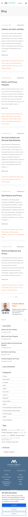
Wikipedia (9, 68)
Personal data (6, 401)
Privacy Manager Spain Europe (13, 121)
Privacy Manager (20, 234)
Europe (19, 63)
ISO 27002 (20, 285)
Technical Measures (12, 290)
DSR (11, 439)
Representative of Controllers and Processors (6, 483)
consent (7, 63)
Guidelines (15, 232)
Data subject (6, 113)
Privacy (13, 234)
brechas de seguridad (8, 176)
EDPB (15, 63)
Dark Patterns (11, 229)
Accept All (14, 505)
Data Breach (17, 176)
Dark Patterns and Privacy (12, 195)
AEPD (4, 60)
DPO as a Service (6, 477)
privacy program (6, 123)
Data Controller (19, 229)
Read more (5, 55)
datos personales (10, 179)
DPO (8, 430)
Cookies (12, 63)
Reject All (14, 513)
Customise (14, 509)
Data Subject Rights (14, 113)
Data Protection (12, 437)
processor (15, 287)
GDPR (3, 65)
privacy (16, 65)
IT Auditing (6, 479)
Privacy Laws (22, 430)
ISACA (9, 65)
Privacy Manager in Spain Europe (12, 407)
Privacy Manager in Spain (10, 432)
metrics (11, 116)
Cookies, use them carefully (13, 29)
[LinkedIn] (5, 313)
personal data (5, 287)
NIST (22, 432)
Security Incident (6, 181)
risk (20, 179)
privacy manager (5, 439)
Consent (5, 395)
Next (16, 297)
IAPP (6, 65)
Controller (5, 229)
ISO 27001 (14, 285)
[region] (14, 503)
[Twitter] (3, 313)
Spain (3, 237)
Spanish (20, 3)
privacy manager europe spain (10, 442)
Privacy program (7, 413)
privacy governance (5, 437)
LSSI (13, 65)
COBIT (4, 285)
